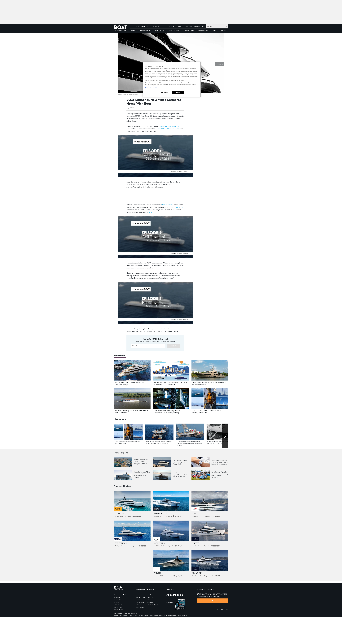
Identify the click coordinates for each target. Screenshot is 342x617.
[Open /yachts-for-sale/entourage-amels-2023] (132, 501)
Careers (116, 602)
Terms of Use (118, 605)
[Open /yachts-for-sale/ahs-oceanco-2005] (209, 501)
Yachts (138, 595)
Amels (117, 516)
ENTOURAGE (120, 513)
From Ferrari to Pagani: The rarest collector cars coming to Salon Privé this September (220, 474)
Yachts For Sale (140, 597)
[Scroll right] (225, 436)
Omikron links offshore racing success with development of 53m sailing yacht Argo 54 (168, 411)
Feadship (156, 546)
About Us (117, 597)
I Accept (178, 92)
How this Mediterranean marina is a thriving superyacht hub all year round (141, 462)
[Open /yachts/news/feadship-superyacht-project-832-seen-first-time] (132, 398)
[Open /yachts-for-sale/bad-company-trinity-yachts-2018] (132, 531)
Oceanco (195, 516)
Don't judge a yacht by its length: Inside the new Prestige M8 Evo (180, 462)
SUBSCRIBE (188, 26)
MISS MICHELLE (160, 513)
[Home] (122, 28)
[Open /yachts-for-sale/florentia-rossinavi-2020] (209, 560)
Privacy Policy (118, 609)
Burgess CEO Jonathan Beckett (168, 126)
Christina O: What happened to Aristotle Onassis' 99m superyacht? (219, 442)
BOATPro (150, 597)
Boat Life (138, 605)
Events (149, 595)
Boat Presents (140, 607)
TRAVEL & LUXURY (190, 30)
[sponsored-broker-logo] (118, 511)
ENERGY (195, 543)
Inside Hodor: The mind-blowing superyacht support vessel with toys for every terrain (159, 442)
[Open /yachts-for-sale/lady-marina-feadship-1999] (171, 531)
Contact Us (117, 600)
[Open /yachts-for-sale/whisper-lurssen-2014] (171, 560)
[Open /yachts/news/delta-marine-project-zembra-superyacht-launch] (209, 370)
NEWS (133, 30)
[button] (219, 64)
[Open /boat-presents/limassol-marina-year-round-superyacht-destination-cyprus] (123, 462)
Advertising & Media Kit (121, 595)
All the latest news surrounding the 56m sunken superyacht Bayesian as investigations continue (189, 443)
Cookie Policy (118, 607)
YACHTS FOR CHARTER (175, 30)
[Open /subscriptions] (178, 604)
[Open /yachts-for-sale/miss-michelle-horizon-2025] (171, 501)
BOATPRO (223, 30)
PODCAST (172, 26)
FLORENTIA (197, 573)
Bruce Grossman (167, 205)
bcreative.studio (152, 605)
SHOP (180, 26)
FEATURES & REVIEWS (144, 30)
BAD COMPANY (121, 543)
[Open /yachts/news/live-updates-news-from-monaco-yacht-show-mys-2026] (171, 370)
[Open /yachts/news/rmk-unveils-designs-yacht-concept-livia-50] (132, 370)
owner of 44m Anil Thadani (168, 129)
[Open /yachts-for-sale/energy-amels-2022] (209, 531)
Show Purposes (164, 92)
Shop (149, 600)
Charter (138, 600)
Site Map (150, 602)
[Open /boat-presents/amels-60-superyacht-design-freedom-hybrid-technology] (123, 475)
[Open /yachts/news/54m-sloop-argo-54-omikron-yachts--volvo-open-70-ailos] (171, 398)
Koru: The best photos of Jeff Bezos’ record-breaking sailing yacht (128, 442)
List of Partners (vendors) (151, 87)
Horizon (156, 516)
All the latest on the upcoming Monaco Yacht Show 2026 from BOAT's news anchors (170, 383)
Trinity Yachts (119, 546)
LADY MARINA (159, 543)
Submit (173, 346)
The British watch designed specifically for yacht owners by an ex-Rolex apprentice (220, 462)
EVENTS (215, 30)
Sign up (212, 601)
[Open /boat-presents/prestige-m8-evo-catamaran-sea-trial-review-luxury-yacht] (162, 462)
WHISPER (157, 573)
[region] (172, 79)
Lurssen (156, 576)
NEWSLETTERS (199, 26)
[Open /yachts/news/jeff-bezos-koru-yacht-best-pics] (209, 398)
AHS (194, 513)
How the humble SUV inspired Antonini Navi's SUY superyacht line (180, 474)
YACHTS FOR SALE (159, 30)
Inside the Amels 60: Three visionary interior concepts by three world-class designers (142, 474)
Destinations (140, 602)
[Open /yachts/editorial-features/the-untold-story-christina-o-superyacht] (221, 432)
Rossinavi (195, 576)
